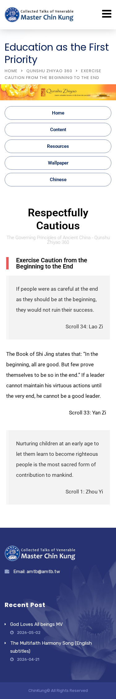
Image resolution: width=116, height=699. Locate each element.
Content (58, 129)
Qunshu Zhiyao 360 (49, 71)
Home (11, 71)
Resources (58, 146)
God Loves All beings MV (36, 624)
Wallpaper (58, 163)
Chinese (58, 179)
